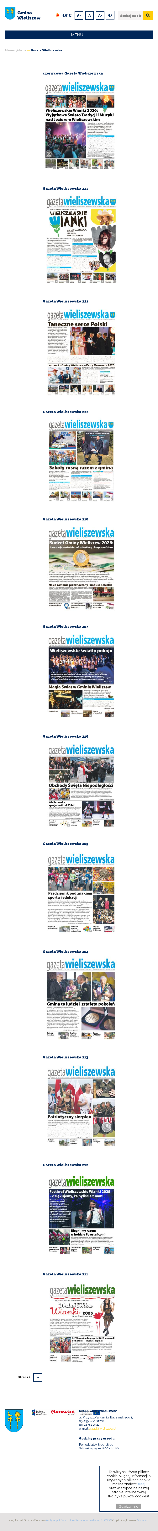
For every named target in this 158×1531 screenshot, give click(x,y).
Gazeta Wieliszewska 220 (65, 412)
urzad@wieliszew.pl (102, 1428)
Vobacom (143, 1520)
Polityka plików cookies (60, 1520)
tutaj (141, 1484)
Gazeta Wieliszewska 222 (65, 188)
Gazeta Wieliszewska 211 (65, 1274)
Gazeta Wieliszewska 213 (65, 1057)
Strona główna (15, 50)
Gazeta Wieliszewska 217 (65, 626)
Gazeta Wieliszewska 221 (65, 301)
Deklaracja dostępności (89, 1520)
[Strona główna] (10, 15)
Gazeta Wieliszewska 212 (65, 1165)
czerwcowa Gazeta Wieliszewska (73, 73)
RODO (108, 1520)
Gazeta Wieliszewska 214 (65, 952)
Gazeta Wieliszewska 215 (65, 844)
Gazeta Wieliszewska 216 (65, 736)
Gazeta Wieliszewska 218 (65, 519)
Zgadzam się (128, 1506)
